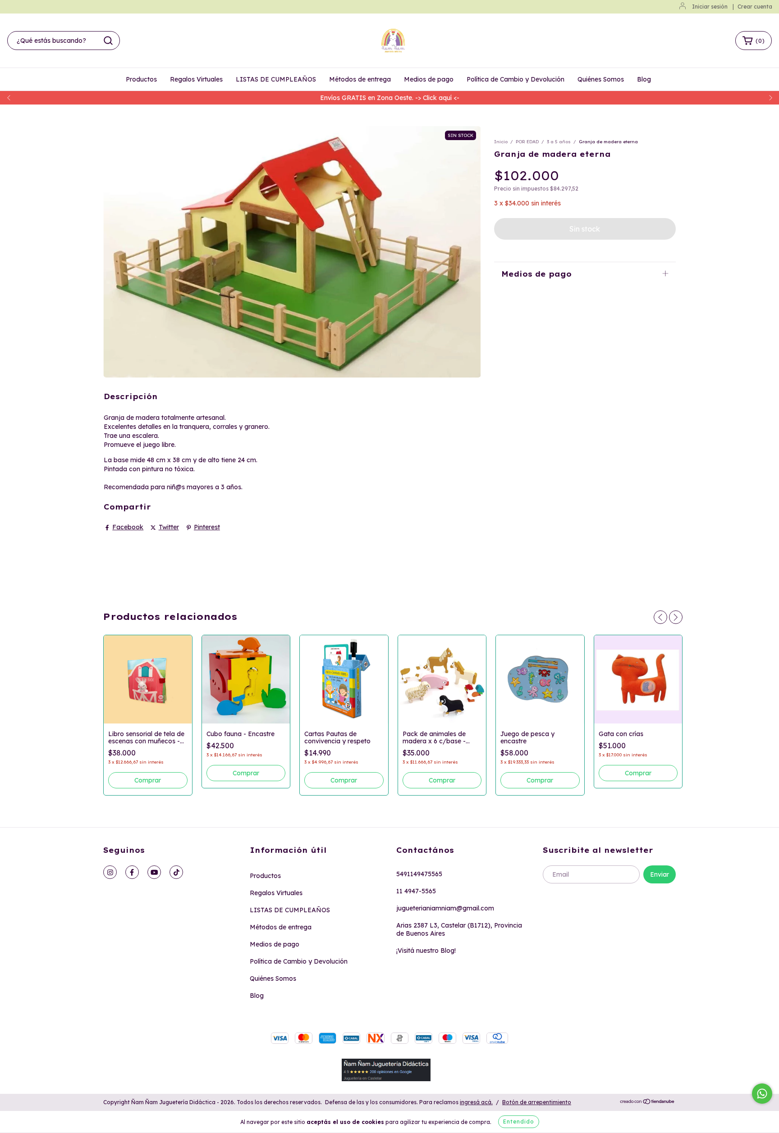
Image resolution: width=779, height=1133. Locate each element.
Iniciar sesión (710, 6)
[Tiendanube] (647, 1102)
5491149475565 (419, 874)
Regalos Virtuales (196, 79)
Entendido (518, 1121)
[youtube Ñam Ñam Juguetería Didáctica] (154, 872)
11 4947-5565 (416, 891)
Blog (644, 79)
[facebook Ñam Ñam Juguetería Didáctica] (132, 872)
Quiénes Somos (600, 79)
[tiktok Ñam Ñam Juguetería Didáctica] (176, 872)
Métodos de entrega (360, 79)
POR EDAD (527, 142)
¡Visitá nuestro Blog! (426, 950)
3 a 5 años (559, 142)
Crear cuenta (755, 6)
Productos (141, 79)
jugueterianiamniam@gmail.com (445, 908)
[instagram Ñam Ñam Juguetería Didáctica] (110, 872)
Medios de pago (429, 79)
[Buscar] (108, 40)
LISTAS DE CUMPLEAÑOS (276, 79)
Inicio (501, 142)
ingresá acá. (476, 1102)
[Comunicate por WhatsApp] (762, 1093)
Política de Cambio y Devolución (515, 79)
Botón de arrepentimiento (536, 1102)
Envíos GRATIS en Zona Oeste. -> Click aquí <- (389, 98)
